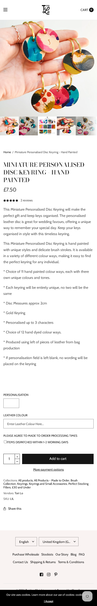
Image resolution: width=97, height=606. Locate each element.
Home (7, 152)
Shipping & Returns (43, 562)
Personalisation (15, 394)
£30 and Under (21, 487)
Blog (73, 554)
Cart (84, 10)
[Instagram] (48, 575)
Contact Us (20, 562)
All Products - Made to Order (51, 480)
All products (25, 480)
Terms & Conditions (71, 562)
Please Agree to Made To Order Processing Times (40, 435)
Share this (14, 508)
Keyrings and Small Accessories (48, 483)
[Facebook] (41, 575)
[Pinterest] (56, 575)
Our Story (61, 554)
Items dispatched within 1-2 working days (37, 442)
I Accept (48, 601)
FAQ (82, 554)
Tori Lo (19, 493)
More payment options (48, 469)
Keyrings (22, 483)
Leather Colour (15, 415)
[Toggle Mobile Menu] (8, 10)
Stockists (47, 554)
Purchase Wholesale (25, 554)
